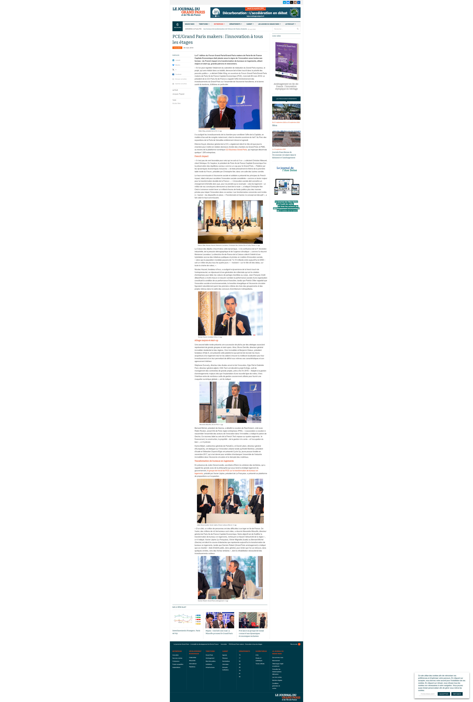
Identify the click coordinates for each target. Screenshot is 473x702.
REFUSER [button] (457, 694)
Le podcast (289, 24)
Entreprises (218, 24)
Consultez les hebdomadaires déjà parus (276, 671)
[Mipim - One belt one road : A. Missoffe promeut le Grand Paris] (220, 620)
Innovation (177, 47)
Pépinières (192, 667)
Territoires (203, 24)
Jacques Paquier (178, 94)
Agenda (224, 655)
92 (239, 676)
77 (239, 658)
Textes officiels (260, 664)
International (192, 664)
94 (239, 664)
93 (239, 661)
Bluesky (177, 65)
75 (239, 655)
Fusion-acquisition (177, 664)
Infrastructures (210, 667)
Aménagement (210, 658)
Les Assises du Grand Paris (268, 24)
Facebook (178, 74)
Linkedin (177, 60)
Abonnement (276, 660)
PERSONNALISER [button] (427, 694)
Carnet (249, 24)
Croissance (175, 661)
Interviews (225, 664)
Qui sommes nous (277, 657)
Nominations (226, 661)
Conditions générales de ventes (276, 685)
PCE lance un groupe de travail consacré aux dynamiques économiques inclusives (251, 633)
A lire (257, 655)
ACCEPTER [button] (443, 694)
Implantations (176, 667)
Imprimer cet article (181, 84)
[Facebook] (298, 2)
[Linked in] (284, 2)
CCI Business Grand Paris (236, 149)
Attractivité (192, 660)
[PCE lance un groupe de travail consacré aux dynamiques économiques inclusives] (253, 620)
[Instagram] (295, 2)
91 (239, 673)
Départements (234, 24)
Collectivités (192, 657)
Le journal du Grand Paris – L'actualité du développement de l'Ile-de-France (189, 11)
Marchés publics (211, 661)
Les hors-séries (277, 677)
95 (239, 667)
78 (239, 670)
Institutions (209, 664)
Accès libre (176, 103)
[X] (291, 2)
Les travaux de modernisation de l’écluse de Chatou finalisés (225, 29)
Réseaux (225, 658)
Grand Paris (189, 24)
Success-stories (177, 658)
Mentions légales (277, 680)
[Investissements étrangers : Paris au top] (186, 620)
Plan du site (293, 644)
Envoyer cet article (180, 79)
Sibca (274, 125)
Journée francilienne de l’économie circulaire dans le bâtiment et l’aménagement (284, 155)
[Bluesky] (288, 2)
